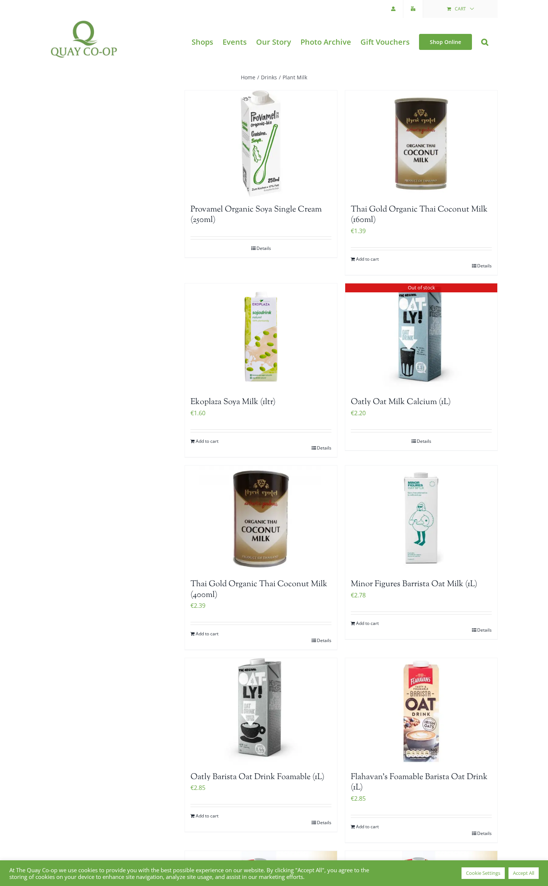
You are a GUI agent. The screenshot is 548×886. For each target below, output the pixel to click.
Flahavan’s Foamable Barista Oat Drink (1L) (419, 782)
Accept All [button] (523, 873)
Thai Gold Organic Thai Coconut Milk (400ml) (258, 589)
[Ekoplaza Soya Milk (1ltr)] (261, 336)
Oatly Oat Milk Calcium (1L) (401, 402)
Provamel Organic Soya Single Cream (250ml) (256, 215)
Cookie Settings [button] (483, 873)
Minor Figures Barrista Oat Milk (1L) (414, 584)
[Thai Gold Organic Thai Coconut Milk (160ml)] (421, 143)
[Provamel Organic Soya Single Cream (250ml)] (261, 143)
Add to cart (367, 259)
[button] (484, 42)
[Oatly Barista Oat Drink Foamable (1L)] (261, 711)
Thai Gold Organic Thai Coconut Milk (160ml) (419, 215)
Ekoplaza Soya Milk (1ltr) (232, 402)
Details (263, 248)
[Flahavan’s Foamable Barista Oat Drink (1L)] (421, 711)
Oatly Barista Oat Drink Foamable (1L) (257, 777)
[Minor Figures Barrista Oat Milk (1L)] (421, 519)
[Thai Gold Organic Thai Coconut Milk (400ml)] (261, 519)
